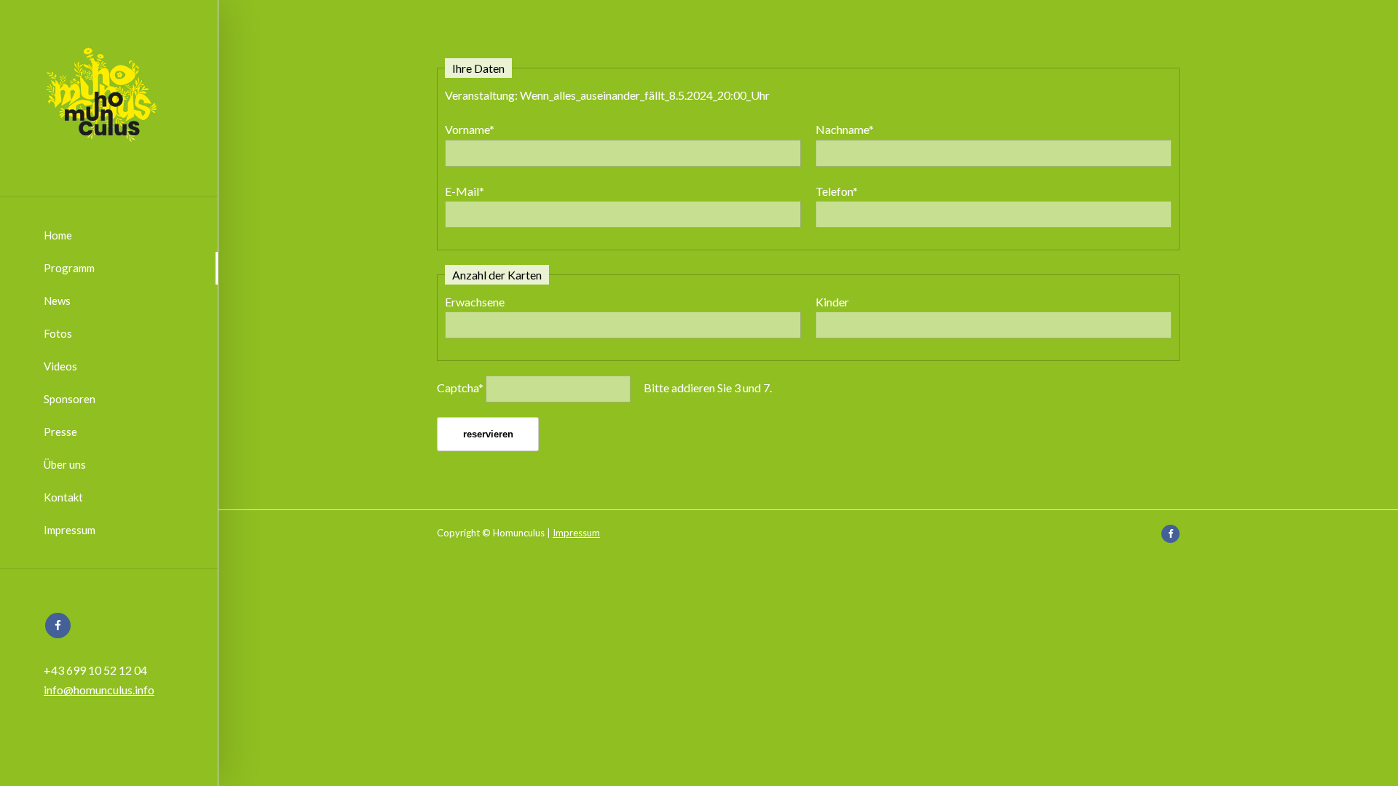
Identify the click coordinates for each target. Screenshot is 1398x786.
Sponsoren (69, 398)
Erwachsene (475, 302)
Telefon (837, 191)
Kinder (832, 302)
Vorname (469, 129)
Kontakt (63, 497)
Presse (60, 431)
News (57, 300)
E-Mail (464, 191)
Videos (60, 366)
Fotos (58, 333)
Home (58, 235)
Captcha (460, 387)
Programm (69, 267)
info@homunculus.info (99, 689)
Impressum (69, 529)
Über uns (65, 464)
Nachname (845, 129)
